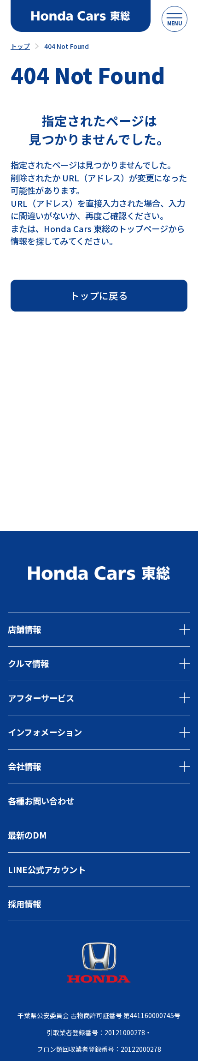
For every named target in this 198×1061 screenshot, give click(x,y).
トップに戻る (99, 295)
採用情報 (24, 904)
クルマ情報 (28, 663)
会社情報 (24, 766)
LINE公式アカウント (47, 869)
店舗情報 (24, 629)
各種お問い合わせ (41, 801)
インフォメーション (45, 732)
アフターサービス (41, 698)
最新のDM (27, 835)
